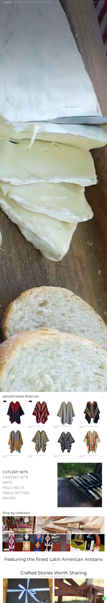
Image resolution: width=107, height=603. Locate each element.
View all (103, 397)
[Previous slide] (4, 412)
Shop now (53, 563)
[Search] (98, 2)
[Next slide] (26, 412)
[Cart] (103, 2)
